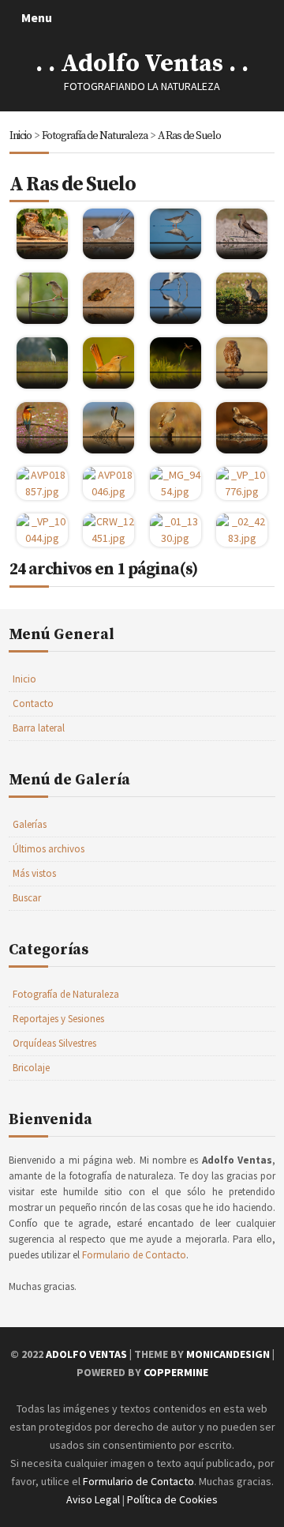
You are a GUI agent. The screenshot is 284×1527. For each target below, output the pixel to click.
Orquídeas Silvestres (54, 1043)
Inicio (20, 136)
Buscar (27, 898)
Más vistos (34, 873)
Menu (36, 17)
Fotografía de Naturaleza (95, 136)
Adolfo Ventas (86, 1354)
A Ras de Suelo (189, 136)
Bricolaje (31, 1067)
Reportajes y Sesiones (58, 1018)
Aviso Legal (93, 1499)
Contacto (33, 703)
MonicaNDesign (228, 1354)
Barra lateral (39, 728)
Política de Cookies (172, 1499)
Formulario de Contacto (134, 1255)
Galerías (30, 824)
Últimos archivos (48, 849)
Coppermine (176, 1372)
